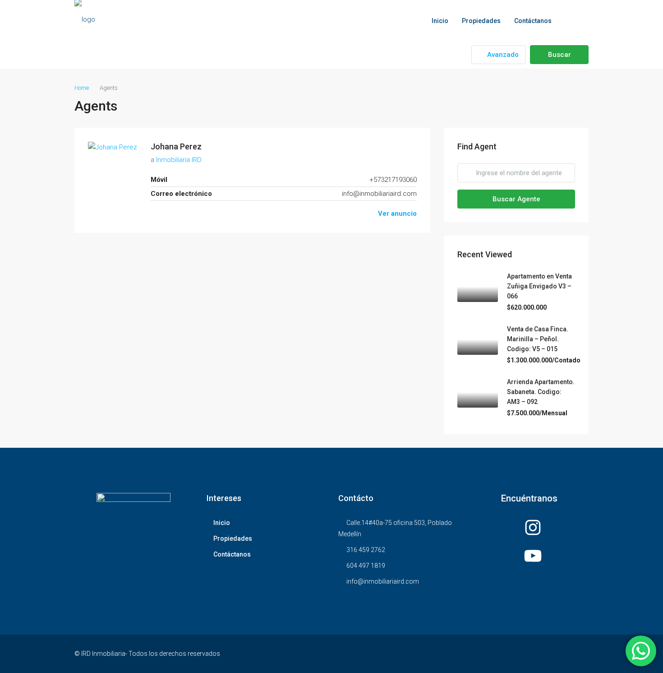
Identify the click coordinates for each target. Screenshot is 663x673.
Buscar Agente (516, 199)
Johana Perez (176, 146)
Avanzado (502, 55)
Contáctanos (533, 20)
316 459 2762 (365, 549)
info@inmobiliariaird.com (379, 194)
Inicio (440, 20)
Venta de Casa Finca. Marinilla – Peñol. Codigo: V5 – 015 (537, 339)
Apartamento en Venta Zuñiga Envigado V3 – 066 (539, 286)
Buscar (559, 55)
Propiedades (481, 20)
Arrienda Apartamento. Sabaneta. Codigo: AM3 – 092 (541, 391)
